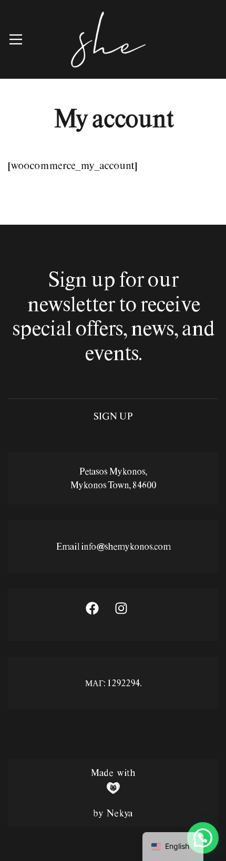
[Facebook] (99, 615)
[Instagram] (128, 615)
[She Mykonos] (107, 39)
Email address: (113, 387)
